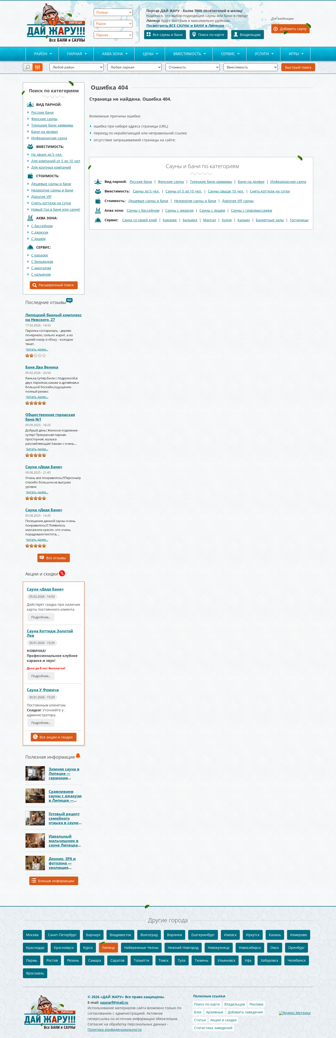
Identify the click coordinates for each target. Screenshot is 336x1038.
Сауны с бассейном (143, 210)
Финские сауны (44, 118)
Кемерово (298, 934)
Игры (289, 54)
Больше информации (56, 880)
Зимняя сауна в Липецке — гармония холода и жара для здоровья (64, 778)
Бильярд (190, 220)
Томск (163, 960)
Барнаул (93, 934)
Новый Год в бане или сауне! (55, 209)
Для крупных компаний (51, 167)
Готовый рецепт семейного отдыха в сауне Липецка (64, 820)
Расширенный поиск (56, 285)
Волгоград (149, 934)
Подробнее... (41, 617)
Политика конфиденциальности (115, 1029)
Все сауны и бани (168, 34)
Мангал (209, 220)
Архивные (214, 1012)
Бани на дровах (44, 131)
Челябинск (297, 960)
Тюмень (201, 960)
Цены (144, 54)
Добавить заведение (245, 1012)
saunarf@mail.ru (114, 1002)
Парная (70, 54)
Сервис (224, 54)
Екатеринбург (203, 934)
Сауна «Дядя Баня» (43, 466)
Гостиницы (299, 220)
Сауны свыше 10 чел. (226, 191)
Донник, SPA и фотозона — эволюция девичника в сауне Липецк (62, 867)
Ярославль (35, 973)
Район (36, 54)
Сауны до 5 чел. (146, 191)
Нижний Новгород (183, 947)
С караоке (39, 255)
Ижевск (230, 934)
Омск (274, 947)
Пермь (31, 960)
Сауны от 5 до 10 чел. (184, 191)
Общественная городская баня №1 (50, 417)
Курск (88, 947)
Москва (32, 934)
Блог (198, 1012)
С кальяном (41, 274)
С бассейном (42, 226)
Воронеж (174, 934)
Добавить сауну (293, 28)
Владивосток (120, 934)
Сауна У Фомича (43, 689)
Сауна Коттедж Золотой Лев (50, 633)
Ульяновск (226, 960)
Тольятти (141, 960)
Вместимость (183, 54)
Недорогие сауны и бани (52, 190)
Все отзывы (56, 558)
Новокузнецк (218, 947)
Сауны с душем (212, 210)
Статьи (200, 1020)
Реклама (256, 1004)
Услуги (257, 54)
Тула (181, 960)
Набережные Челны (141, 947)
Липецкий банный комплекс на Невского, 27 (53, 317)
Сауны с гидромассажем (251, 210)
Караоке (170, 220)
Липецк (108, 947)
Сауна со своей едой (139, 220)
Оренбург (296, 947)
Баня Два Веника (41, 367)
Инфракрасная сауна (49, 138)
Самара (94, 960)
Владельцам (250, 34)
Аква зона (108, 54)
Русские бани (42, 112)
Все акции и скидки (56, 737)
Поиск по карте (211, 34)
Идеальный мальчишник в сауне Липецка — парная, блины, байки (63, 845)
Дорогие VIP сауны (238, 200)
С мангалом (41, 268)
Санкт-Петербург (62, 934)
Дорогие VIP (41, 196)
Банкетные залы (270, 220)
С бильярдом (42, 261)
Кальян (244, 220)
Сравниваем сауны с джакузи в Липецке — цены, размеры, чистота (65, 800)
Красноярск (64, 947)
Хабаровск (269, 960)
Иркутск (253, 934)
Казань (275, 934)
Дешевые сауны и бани (51, 183)
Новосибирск (250, 947)
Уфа (248, 960)
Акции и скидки (223, 1020)
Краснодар (35, 947)
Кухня (227, 220)
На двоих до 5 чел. (46, 154)
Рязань (73, 960)
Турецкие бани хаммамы (52, 125)
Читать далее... (37, 349)
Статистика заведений (213, 1027)
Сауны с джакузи (179, 210)
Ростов (52, 960)
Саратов (117, 960)
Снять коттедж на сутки (51, 203)
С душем (38, 238)
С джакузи (39, 232)
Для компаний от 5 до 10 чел (55, 161)
